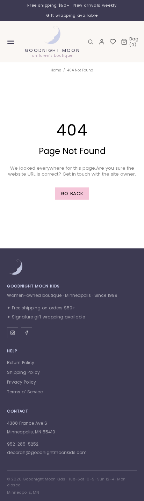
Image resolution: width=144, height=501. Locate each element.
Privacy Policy (21, 382)
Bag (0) (133, 42)
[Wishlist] (113, 42)
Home (56, 70)
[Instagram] (12, 332)
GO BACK (72, 193)
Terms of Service (25, 392)
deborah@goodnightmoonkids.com (47, 452)
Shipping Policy (23, 372)
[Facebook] (26, 332)
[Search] (90, 42)
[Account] (102, 42)
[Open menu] (11, 42)
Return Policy (20, 362)
